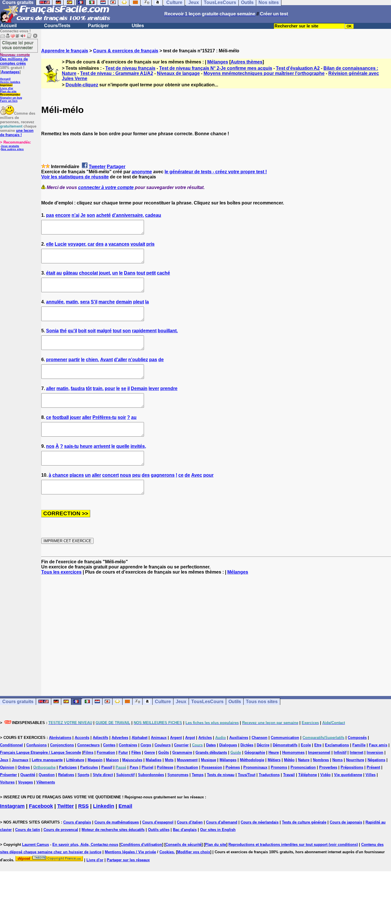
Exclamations (337, 745)
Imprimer (6, 85)
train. (98, 388)
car (91, 244)
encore (62, 215)
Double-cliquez (82, 84)
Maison (112, 760)
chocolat (88, 273)
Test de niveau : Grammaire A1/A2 (116, 73)
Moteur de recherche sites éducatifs (113, 830)
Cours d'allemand (221, 822)
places (77, 475)
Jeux (181, 701)
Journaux (20, 760)
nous (125, 475)
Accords (82, 737)
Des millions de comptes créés (15, 59)
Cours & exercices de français (125, 50)
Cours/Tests (57, 25)
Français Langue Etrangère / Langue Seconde (40, 752)
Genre (149, 752)
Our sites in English (218, 830)
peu (136, 475)
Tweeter (97, 166)
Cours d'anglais (77, 822)
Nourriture (355, 760)
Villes (371, 775)
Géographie (254, 752)
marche (106, 301)
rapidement (144, 330)
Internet (356, 752)
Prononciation (303, 767)
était (50, 273)
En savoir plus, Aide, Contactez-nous (85, 844)
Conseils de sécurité (183, 844)
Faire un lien (8, 100)
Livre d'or (6, 88)
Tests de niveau (220, 775)
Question (47, 775)
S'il (94, 301)
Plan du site (8, 91)
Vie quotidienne (348, 775)
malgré (104, 330)
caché (163, 273)
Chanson (259, 737)
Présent (373, 767)
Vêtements (45, 782)
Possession (212, 767)
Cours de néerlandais (260, 822)
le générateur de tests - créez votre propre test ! (216, 171)
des (100, 244)
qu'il (72, 330)
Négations (376, 760)
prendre (168, 388)
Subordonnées (151, 775)
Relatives (66, 775)
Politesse (165, 767)
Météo (289, 760)
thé (63, 330)
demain (124, 301)
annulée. (55, 301)
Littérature (75, 760)
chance (60, 475)
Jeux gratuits (10, 146)
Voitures (7, 782)
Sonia (52, 330)
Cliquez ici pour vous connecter (17, 45)
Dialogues (228, 745)
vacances (118, 244)
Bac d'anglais (185, 830)
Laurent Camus (35, 844)
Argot (190, 737)
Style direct (103, 775)
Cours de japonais (346, 822)
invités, (138, 446)
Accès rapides (10, 81)
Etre (317, 745)
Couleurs (163, 745)
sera (85, 301)
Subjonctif (125, 775)
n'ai (75, 215)
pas (50, 215)
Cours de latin (27, 830)
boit (82, 330)
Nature (303, 760)
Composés (357, 737)
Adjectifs (100, 737)
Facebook (41, 806)
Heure (273, 752)
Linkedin (103, 806)
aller (50, 388)
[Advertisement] (216, 630)
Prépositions (352, 767)
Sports (83, 775)
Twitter (65, 806)
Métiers (274, 760)
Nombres (321, 760)
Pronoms (279, 767)
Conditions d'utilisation (141, 844)
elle (50, 244)
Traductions (269, 775)
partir (74, 359)
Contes (109, 745)
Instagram (12, 806)
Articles (205, 737)
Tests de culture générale (304, 822)
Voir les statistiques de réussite (75, 176)
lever (154, 388)
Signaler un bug (11, 97)
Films (88, 752)
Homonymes (293, 752)
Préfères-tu (104, 417)
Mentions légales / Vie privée (130, 852)
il (128, 388)
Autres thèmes (246, 61)
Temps (198, 775)
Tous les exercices (61, 572)
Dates (211, 745)
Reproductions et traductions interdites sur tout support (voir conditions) (293, 844)
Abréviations (60, 737)
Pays (134, 767)
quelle (122, 446)
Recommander (10, 94)
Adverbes (120, 737)
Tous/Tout (246, 775)
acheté (103, 215)
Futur (123, 752)
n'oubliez (138, 359)
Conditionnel (11, 745)
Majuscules (132, 760)
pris (150, 244)
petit (151, 273)
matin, (72, 301)
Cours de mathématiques (116, 822)
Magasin (95, 760)
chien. (92, 359)
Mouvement (187, 760)
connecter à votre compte (106, 187)
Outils (234, 701)
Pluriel (147, 767)
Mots (169, 760)
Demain (139, 388)
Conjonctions (62, 745)
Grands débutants (211, 752)
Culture (163, 701)
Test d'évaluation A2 (298, 68)
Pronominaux (255, 767)
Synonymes (177, 775)
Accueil (8, 25)
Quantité (27, 775)
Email (125, 806)
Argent (176, 737)
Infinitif (340, 752)
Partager (116, 166)
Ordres (24, 767)
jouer (75, 417)
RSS (83, 806)
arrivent (102, 446)
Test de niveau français (130, 68)
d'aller (120, 359)
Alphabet (139, 737)
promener (56, 359)
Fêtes (136, 752)
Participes (68, 767)
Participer (98, 25)
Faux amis (378, 745)
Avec (196, 475)
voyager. (77, 244)
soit (92, 330)
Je (83, 215)
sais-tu (71, 446)
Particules (89, 767)
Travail (289, 775)
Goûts (163, 752)
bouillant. (168, 330)
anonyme (142, 171)
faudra (78, 388)
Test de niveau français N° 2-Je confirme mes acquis (215, 68)
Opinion (7, 767)
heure (86, 446)
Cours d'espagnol (157, 822)
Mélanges (217, 61)
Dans (129, 273)
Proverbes (328, 767)
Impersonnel (319, 752)
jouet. (105, 273)
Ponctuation (187, 767)
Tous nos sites (262, 701)
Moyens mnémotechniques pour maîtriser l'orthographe (264, 73)
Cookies (166, 852)
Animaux (159, 737)
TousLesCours (207, 701)
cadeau (153, 215)
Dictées (246, 745)
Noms (337, 760)
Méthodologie (252, 760)
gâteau (70, 273)
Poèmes (233, 767)
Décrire (263, 745)
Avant (106, 359)
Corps (146, 745)
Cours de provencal (61, 830)
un (115, 273)
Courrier (181, 745)
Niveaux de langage (178, 73)
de (161, 359)
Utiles (138, 25)
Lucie (61, 244)
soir (122, 417)
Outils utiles (158, 830)
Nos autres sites (12, 149)
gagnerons (163, 475)
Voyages (25, 782)
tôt (89, 388)
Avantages (10, 72)
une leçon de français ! (16, 132)
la (147, 301)
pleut (138, 301)
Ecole (306, 745)
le (121, 273)
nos (50, 446)
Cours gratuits (17, 701)
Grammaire (182, 752)
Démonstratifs (285, 745)
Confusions (36, 745)
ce (48, 417)
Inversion (375, 752)
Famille (359, 745)
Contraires (128, 745)
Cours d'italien (190, 822)
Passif (106, 767)
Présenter (8, 775)
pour (110, 388)
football (60, 417)
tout (141, 273)
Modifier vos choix (193, 852)
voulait (138, 244)
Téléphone (307, 775)
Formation (106, 752)
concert (110, 475)
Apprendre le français (64, 50)
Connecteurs (88, 745)
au (59, 273)
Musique (208, 760)
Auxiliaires (238, 737)
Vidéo (325, 775)
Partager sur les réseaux (128, 860)
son (91, 215)
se (123, 388)
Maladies (153, 760)
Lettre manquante (47, 760)
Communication (285, 737)
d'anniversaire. (128, 215)
